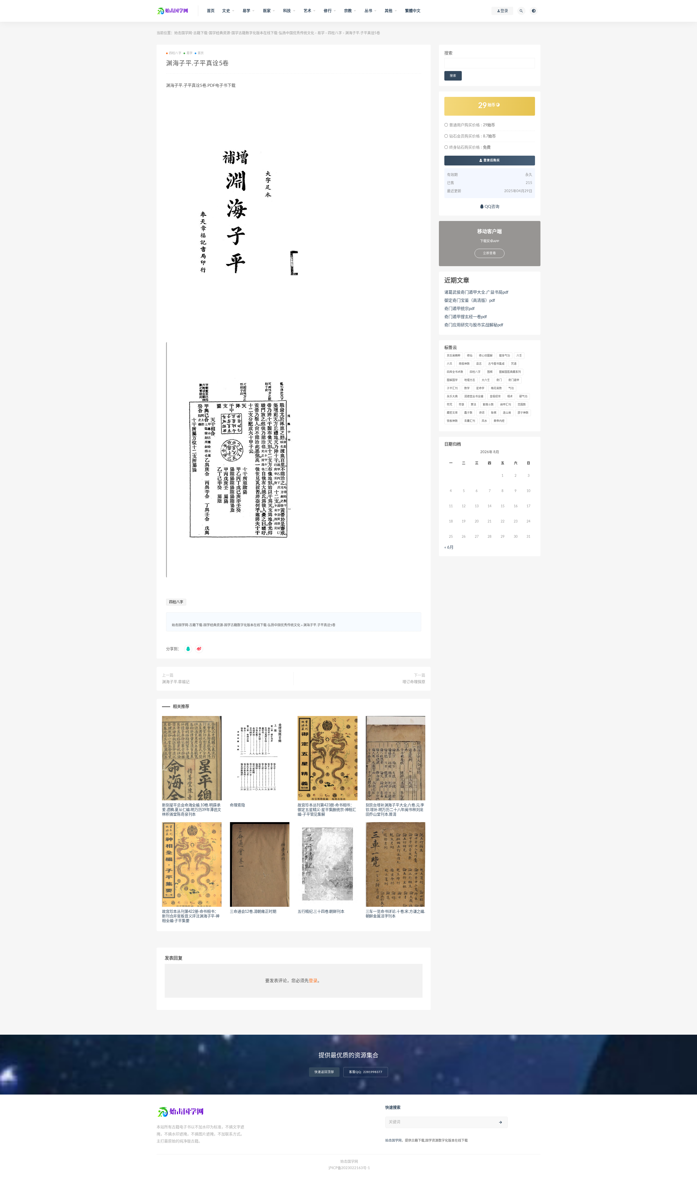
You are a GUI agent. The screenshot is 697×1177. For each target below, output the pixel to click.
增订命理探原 (413, 682)
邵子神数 (523, 412)
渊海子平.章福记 (175, 682)
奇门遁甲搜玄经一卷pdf (465, 317)
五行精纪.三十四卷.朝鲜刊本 (321, 912)
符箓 (461, 404)
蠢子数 (468, 412)
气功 (511, 388)
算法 (473, 404)
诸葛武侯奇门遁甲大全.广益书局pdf (476, 292)
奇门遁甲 (513, 380)
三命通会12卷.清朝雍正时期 (253, 912)
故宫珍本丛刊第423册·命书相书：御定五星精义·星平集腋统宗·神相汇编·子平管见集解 (327, 809)
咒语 (513, 363)
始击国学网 (393, 1140)
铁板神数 (452, 421)
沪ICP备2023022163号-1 (349, 1168)
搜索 (448, 53)
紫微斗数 (488, 404)
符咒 (449, 404)
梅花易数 (496, 388)
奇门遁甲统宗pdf (459, 309)
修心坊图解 (486, 355)
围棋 (490, 372)
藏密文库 (452, 412)
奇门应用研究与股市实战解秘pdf (473, 325)
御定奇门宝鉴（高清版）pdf (469, 301)
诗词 (481, 412)
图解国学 (452, 380)
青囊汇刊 (469, 421)
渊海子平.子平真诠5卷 (319, 625)
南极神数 (464, 363)
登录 (313, 981)
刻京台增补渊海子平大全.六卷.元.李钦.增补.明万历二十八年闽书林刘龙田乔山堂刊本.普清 (395, 809)
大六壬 (486, 380)
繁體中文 (413, 11)
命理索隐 (237, 805)
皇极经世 (495, 396)
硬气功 (523, 396)
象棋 (493, 412)
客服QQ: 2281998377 (365, 1072)
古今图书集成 (496, 363)
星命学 (480, 388)
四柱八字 (335, 33)
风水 (484, 421)
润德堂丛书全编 (473, 396)
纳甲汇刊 (505, 404)
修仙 (469, 355)
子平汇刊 (452, 388)
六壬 (519, 355)
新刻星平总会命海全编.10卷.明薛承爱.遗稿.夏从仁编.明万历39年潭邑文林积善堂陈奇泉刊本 (191, 809)
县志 (479, 363)
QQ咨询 (491, 207)
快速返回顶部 (324, 1072)
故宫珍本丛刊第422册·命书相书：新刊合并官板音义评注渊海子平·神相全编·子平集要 (190, 916)
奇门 (499, 380)
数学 (467, 388)
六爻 (449, 363)
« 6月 (449, 547)
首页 (211, 11)
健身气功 (504, 355)
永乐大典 (452, 396)
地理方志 (469, 380)
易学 (321, 33)
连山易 (507, 412)
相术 (510, 396)
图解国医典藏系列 (510, 372)
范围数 (522, 404)
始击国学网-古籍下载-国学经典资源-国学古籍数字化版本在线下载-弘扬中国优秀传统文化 (244, 33)
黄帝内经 (499, 421)
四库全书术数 (455, 372)
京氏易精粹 (453, 355)
